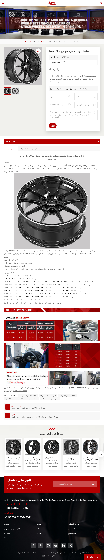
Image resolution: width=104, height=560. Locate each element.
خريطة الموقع (73, 533)
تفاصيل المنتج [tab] (11, 149)
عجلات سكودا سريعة (67, 395)
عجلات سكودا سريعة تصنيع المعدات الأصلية (21, 399)
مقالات (38, 533)
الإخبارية (39, 529)
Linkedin (63, 545)
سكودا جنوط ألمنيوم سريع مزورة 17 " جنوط (73, 88)
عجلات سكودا (47, 41)
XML (5, 538)
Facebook (33, 545)
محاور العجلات (73, 524)
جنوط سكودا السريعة (48, 395)
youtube (55, 545)
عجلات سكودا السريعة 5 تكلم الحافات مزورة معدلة (33, 459)
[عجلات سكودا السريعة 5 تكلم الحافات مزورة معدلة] (33, 447)
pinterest (40, 545)
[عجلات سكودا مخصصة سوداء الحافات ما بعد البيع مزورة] (71, 447)
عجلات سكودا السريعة (28, 395)
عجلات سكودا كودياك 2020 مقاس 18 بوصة (90, 459)
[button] (101, 454)
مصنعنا (38, 524)
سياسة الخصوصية (84, 552)
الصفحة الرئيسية (10, 524)
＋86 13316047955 (16, 507)
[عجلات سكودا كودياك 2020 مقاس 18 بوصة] (91, 447)
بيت (27, 41)
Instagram (48, 545)
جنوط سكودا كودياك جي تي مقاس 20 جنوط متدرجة (52, 459)
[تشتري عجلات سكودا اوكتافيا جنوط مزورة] (13, 447)
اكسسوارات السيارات (12, 529)
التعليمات (71, 529)
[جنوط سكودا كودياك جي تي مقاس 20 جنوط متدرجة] (52, 447)
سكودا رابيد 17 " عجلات (49, 399)
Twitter (70, 545)
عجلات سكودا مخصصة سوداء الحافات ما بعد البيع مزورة (71, 459)
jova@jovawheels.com (17, 516)
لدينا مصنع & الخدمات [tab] (28, 149)
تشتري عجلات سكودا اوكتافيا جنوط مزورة (13, 459)
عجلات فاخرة (36, 41)
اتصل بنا (7, 533)
